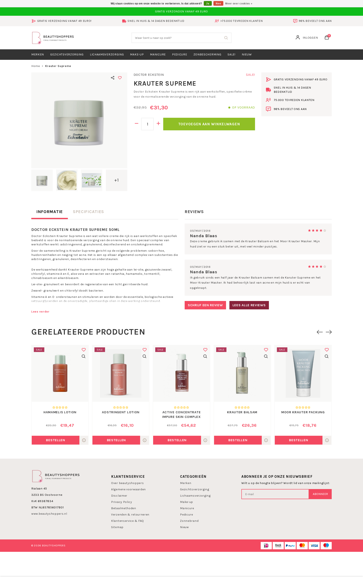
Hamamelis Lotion (59, 412)
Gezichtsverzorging (67, 54)
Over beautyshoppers (127, 483)
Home (35, 66)
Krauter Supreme (58, 66)
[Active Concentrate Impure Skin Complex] (181, 373)
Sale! (231, 54)
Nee (218, 3)
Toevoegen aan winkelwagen (209, 124)
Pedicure (179, 54)
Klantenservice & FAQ (127, 521)
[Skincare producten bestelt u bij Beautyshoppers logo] (55, 476)
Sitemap (117, 527)
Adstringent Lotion (120, 412)
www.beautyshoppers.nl (49, 514)
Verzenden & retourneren (130, 514)
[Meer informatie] (83, 440)
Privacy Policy (121, 502)
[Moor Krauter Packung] (303, 373)
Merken (37, 54)
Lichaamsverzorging (107, 54)
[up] (158, 124)
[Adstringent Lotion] (120, 373)
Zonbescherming (207, 54)
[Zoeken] (226, 38)
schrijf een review (205, 305)
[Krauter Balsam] (242, 373)
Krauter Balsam (242, 412)
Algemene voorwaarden (128, 489)
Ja (207, 3)
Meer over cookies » (238, 3)
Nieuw (184, 527)
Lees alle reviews (249, 305)
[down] (136, 124)
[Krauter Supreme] (79, 120)
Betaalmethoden (123, 508)
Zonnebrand (189, 521)
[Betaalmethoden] (266, 545)
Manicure (158, 54)
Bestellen (55, 440)
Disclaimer (119, 495)
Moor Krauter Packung (303, 412)
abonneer (320, 494)
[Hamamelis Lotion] (60, 373)
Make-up (137, 54)
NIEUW (247, 54)
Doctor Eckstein (149, 75)
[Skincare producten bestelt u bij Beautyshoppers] (53, 37)
